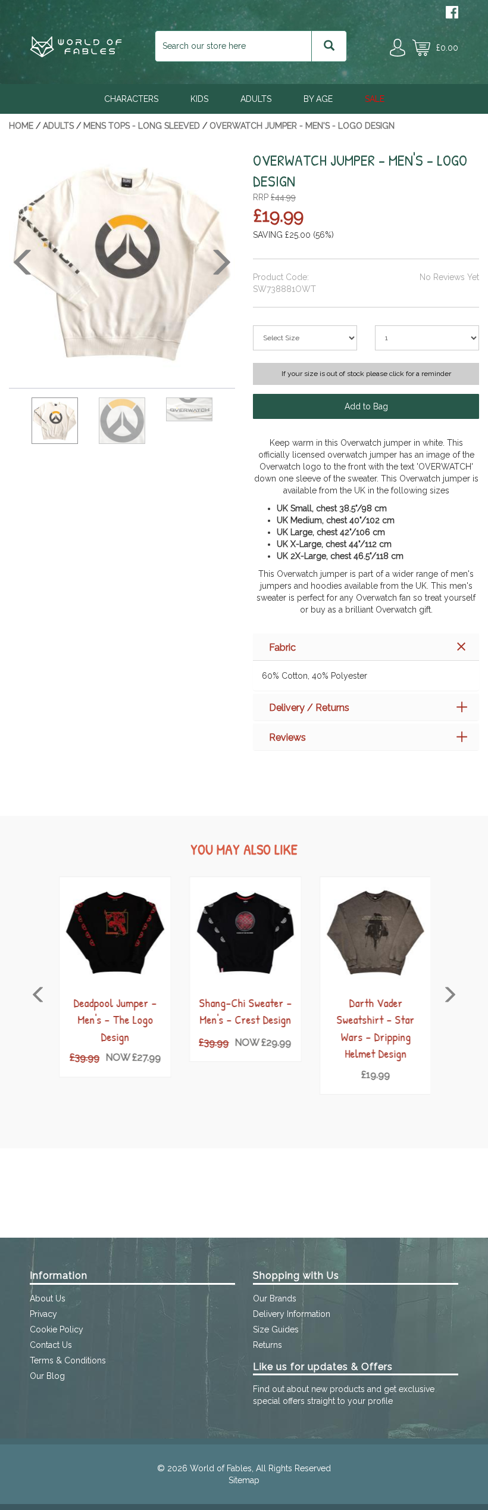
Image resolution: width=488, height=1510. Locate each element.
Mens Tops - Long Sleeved (141, 126)
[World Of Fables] (76, 54)
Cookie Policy (56, 1329)
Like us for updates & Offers (323, 1366)
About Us (47, 1298)
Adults (255, 99)
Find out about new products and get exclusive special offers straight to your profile (343, 1395)
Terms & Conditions (68, 1360)
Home (21, 126)
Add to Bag (366, 406)
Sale (374, 99)
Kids (199, 99)
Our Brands (274, 1298)
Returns (267, 1345)
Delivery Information (291, 1314)
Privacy (43, 1314)
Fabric (282, 647)
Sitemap (244, 1480)
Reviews (287, 737)
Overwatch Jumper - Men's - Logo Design (302, 126)
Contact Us (51, 1345)
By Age (318, 99)
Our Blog (47, 1376)
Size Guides (276, 1329)
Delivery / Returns (309, 707)
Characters (131, 99)
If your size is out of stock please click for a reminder (366, 373)
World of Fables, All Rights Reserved (260, 1468)
